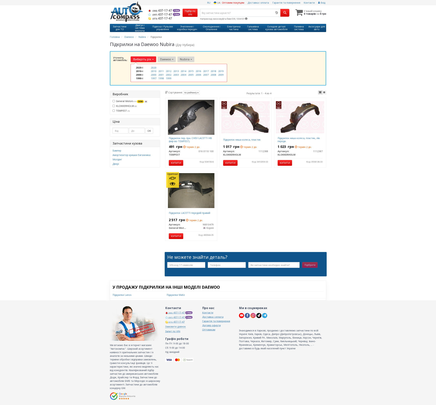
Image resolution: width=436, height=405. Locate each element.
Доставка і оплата (258, 2)
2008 (213, 74)
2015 (191, 71)
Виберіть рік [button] (142, 59)
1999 (168, 78)
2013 (176, 71)
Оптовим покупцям (233, 2)
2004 (183, 74)
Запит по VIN (172, 331)
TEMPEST (123, 110)
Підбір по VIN (190, 12)
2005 (191, 74)
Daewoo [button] (166, 59)
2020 (153, 67)
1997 (153, 78)
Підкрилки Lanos (122, 294)
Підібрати (309, 264)
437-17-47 (162, 10)
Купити (176, 162)
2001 (161, 74)
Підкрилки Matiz (176, 294)
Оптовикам (208, 329)
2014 (183, 71)
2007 (206, 74)
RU (208, 2)
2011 (161, 71)
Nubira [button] (185, 59)
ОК (149, 130)
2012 (168, 71)
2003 (176, 74)
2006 (198, 74)
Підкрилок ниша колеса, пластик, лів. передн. (299, 139)
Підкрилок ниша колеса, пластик (242, 139)
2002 (168, 74)
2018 (213, 71)
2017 (206, 71)
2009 (221, 74)
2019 (221, 71)
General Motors (129, 101)
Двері (116, 163)
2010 (153, 71)
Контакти (309, 2)
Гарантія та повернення (286, 2)
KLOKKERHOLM (126, 106)
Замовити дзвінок (175, 326)
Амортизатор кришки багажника (131, 155)
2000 (153, 74)
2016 (198, 71)
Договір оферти (211, 325)
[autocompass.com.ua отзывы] (123, 396)
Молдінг (117, 159)
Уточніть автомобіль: (120, 59)
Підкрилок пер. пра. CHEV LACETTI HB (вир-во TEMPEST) (190, 139)
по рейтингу (190, 92)
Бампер (117, 150)
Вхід (322, 2)
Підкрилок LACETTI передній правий (189, 213)
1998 (161, 78)
